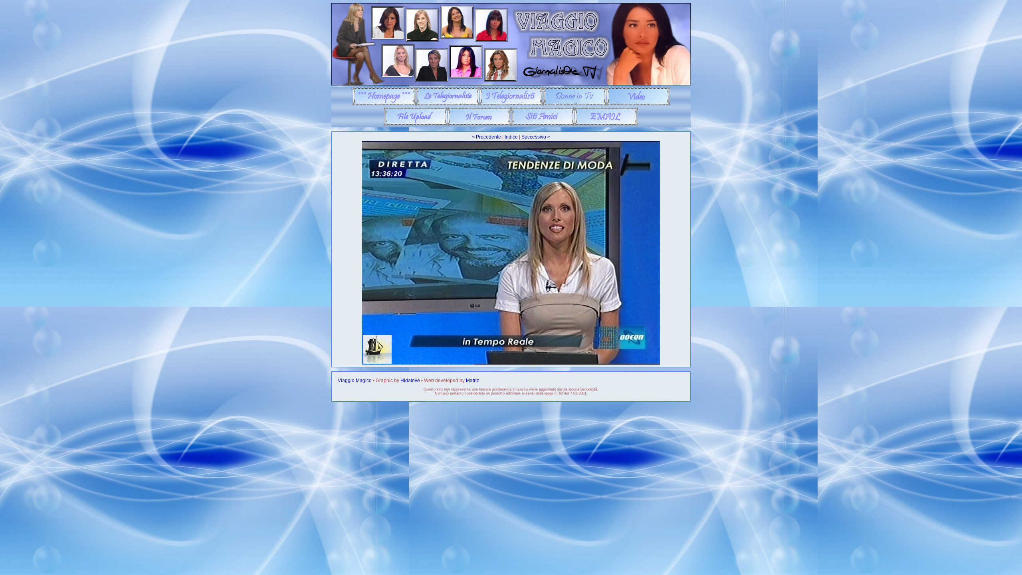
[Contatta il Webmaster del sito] (606, 124)
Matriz (472, 380)
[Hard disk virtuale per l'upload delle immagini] (416, 124)
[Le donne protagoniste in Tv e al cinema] (574, 104)
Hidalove (410, 380)
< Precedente (486, 137)
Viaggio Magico (355, 380)
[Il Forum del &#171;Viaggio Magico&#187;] (479, 124)
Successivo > (535, 137)
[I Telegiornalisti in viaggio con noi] (511, 104)
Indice (511, 137)
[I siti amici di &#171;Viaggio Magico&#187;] (542, 124)
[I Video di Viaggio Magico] (638, 104)
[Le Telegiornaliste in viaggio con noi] (447, 104)
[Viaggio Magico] (511, 84)
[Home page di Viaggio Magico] (384, 104)
